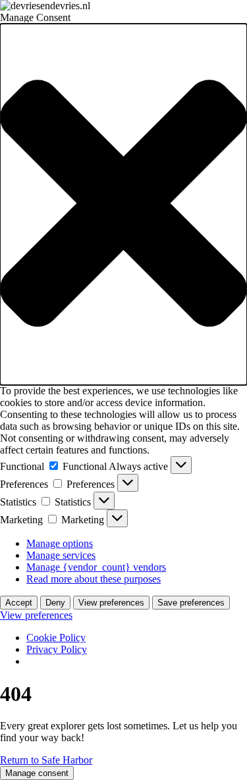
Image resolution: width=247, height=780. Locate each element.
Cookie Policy (56, 637)
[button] (123, 204)
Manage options (59, 543)
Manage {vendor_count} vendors (96, 567)
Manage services (61, 555)
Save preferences (191, 603)
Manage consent (37, 773)
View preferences (111, 603)
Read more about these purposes (93, 579)
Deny (55, 603)
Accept (18, 603)
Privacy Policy (56, 649)
